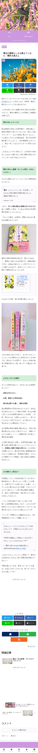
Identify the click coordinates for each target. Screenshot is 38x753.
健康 (4, 46)
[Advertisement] (19, 595)
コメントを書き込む (19, 730)
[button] (34, 395)
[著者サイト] (10, 634)
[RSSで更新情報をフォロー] (19, 639)
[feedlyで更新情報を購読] (27, 634)
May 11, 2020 (21, 548)
